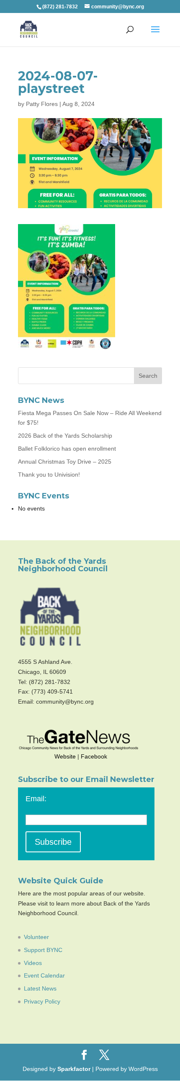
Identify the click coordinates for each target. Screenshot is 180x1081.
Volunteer (36, 937)
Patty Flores (42, 104)
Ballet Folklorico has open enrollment (67, 448)
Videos (33, 963)
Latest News (40, 988)
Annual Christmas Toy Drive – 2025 (64, 461)
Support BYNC (43, 950)
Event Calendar (44, 975)
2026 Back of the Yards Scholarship (65, 435)
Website (65, 756)
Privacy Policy (42, 1001)
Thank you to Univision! (49, 474)
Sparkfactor (73, 1069)
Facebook (94, 756)
